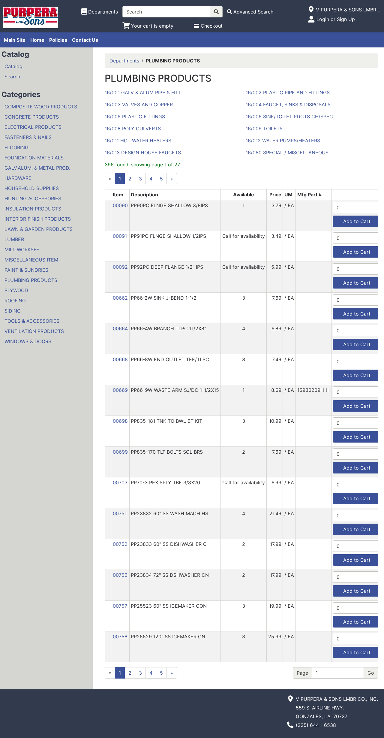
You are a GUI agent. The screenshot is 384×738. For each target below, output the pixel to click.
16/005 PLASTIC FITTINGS (135, 116)
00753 (120, 575)
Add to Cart (356, 221)
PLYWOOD (16, 290)
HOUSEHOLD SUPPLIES (31, 188)
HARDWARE (18, 178)
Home (37, 40)
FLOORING (16, 147)
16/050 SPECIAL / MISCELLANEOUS (287, 153)
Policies (58, 40)
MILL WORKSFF (21, 250)
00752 (120, 544)
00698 (120, 421)
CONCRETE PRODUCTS (31, 117)
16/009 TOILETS (264, 129)
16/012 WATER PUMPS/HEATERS (283, 141)
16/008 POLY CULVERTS (133, 129)
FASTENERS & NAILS (28, 137)
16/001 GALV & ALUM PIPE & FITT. (143, 92)
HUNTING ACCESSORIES (32, 198)
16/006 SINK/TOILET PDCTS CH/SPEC (289, 116)
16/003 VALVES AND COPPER (139, 104)
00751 (120, 513)
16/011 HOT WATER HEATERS (138, 141)
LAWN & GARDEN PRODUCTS (38, 229)
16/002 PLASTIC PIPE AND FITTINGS (288, 92)
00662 (120, 298)
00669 (120, 390)
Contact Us (85, 40)
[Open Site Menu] (311, 10)
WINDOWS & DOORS (27, 341)
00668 (120, 359)
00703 (120, 482)
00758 (120, 637)
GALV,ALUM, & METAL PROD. (37, 168)
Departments (124, 61)
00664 (120, 328)
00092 (120, 267)
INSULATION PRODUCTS (32, 209)
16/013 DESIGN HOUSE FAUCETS (143, 153)
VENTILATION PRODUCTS (34, 331)
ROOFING (15, 301)
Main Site (15, 40)
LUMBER (14, 239)
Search (12, 77)
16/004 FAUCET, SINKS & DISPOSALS (288, 104)
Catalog (13, 66)
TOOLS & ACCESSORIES (31, 321)
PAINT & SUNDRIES (26, 270)
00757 (120, 606)
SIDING (12, 311)
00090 (120, 205)
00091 (120, 236)
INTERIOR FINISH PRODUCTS (37, 219)
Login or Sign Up (335, 19)
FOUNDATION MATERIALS (34, 158)
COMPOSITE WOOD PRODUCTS (40, 107)
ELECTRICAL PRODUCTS (33, 127)
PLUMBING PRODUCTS (30, 280)
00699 (120, 452)
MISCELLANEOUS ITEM (31, 260)
